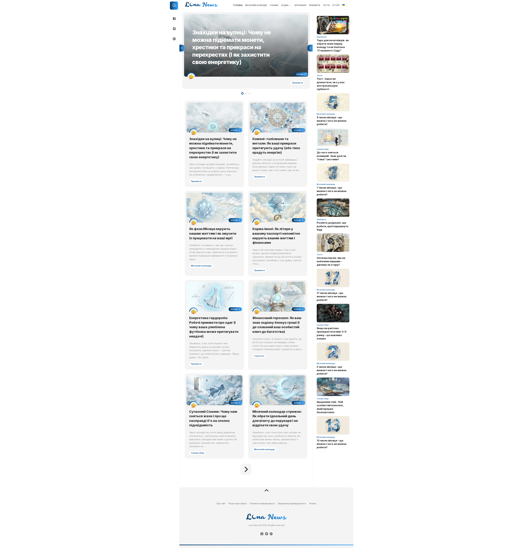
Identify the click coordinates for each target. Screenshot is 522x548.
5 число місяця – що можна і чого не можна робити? (331, 121)
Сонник (274, 5)
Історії (336, 5)
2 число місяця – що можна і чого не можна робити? (331, 370)
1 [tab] (242, 93)
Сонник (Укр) (197, 453)
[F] (174, 18)
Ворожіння (300, 5)
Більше (300, 74)
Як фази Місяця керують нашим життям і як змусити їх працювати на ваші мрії (212, 233)
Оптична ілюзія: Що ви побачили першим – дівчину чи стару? (331, 261)
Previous (182, 48)
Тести (326, 5)
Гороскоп (259, 356)
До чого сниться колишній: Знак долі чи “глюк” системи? (331, 156)
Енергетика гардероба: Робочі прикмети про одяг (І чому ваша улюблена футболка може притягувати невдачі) (213, 327)
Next (310, 48)
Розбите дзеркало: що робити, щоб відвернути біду (332, 226)
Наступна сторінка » (246, 469)
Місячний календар (256, 5)
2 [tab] (246, 93)
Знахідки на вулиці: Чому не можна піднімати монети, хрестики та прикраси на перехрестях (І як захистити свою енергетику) (244, 15)
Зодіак (285, 5)
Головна (238, 5)
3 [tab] (249, 93)
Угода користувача (237, 503)
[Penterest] (174, 38)
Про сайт (221, 503)
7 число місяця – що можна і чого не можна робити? (331, 191)
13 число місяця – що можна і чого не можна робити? (331, 444)
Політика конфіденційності (262, 503)
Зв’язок (312, 503)
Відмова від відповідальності (292, 503)
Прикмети (314, 5)
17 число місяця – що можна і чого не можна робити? (331, 296)
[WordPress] (174, 28)
